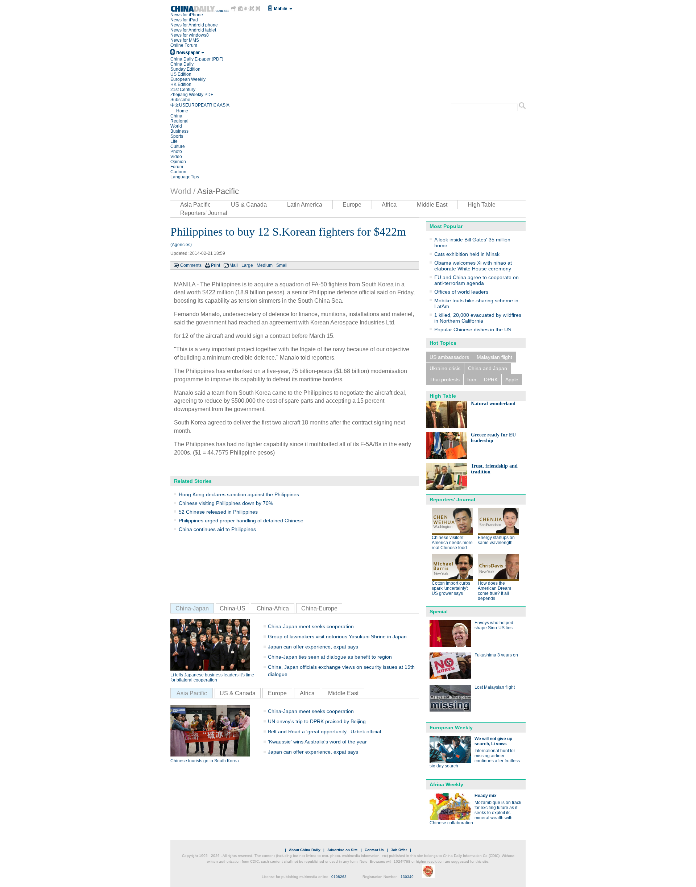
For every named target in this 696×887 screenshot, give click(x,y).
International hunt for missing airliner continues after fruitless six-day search (475, 758)
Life (174, 141)
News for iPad (184, 19)
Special (439, 611)
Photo (176, 151)
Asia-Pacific (218, 191)
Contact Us (374, 850)
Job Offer (399, 850)
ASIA (224, 105)
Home (182, 110)
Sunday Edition (185, 69)
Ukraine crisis (445, 368)
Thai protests (445, 379)
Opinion (178, 161)
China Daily (182, 64)
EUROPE (194, 105)
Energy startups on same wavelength (496, 540)
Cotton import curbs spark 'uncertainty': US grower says (451, 588)
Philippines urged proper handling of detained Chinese (241, 520)
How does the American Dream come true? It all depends (494, 591)
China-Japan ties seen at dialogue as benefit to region (330, 657)
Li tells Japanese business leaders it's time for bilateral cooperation (212, 677)
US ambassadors (449, 357)
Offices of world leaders (461, 292)
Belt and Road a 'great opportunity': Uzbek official (324, 731)
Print (215, 265)
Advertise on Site (342, 850)
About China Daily (304, 850)
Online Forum (183, 45)
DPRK (491, 379)
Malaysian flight (494, 357)
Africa (389, 205)
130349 (407, 877)
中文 (174, 105)
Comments (191, 265)
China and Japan (487, 368)
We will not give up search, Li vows (493, 741)
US (182, 105)
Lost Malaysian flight (495, 687)
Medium (265, 265)
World (176, 126)
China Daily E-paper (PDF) (196, 59)
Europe (352, 205)
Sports (176, 136)
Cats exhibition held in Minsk (467, 254)
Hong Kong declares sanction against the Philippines (239, 494)
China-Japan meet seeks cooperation (311, 626)
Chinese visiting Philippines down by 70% (226, 503)
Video (176, 156)
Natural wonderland (493, 403)
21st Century (182, 89)
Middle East (432, 205)
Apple (511, 379)
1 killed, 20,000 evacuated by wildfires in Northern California (477, 318)
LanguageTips (184, 176)
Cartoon (178, 171)
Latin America (304, 205)
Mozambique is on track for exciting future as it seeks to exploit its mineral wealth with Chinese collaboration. (475, 812)
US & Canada (249, 205)
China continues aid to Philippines (217, 529)
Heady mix (486, 795)
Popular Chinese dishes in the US (472, 329)
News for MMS (184, 40)
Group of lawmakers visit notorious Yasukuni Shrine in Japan (337, 636)
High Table (482, 205)
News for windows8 (189, 35)
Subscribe (180, 99)
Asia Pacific (195, 205)
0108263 (339, 877)
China (176, 116)
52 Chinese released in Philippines (218, 512)
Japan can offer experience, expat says (313, 647)
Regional (179, 121)
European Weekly (188, 79)
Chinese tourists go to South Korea (204, 760)
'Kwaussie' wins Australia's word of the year (317, 742)
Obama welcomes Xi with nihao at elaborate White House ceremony (473, 266)
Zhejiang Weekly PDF (191, 94)
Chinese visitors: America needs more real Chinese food (452, 542)
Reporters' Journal (203, 213)
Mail (233, 265)
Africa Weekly (446, 784)
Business (179, 131)
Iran (471, 379)
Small (281, 265)
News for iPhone (186, 14)
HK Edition (180, 84)
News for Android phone (194, 25)
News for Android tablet (193, 30)
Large (247, 265)
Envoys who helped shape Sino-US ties (494, 625)
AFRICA (212, 105)
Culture (177, 146)
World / (182, 191)
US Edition (180, 74)
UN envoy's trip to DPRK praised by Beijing (317, 721)
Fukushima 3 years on (496, 655)
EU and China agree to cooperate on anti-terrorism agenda (476, 280)
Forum (176, 166)
